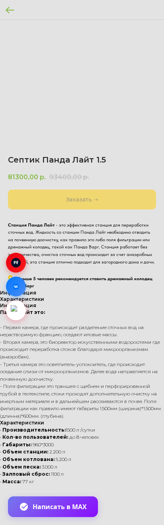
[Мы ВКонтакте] (16, 286)
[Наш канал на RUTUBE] (16, 263)
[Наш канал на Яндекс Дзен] (16, 310)
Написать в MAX (60, 506)
